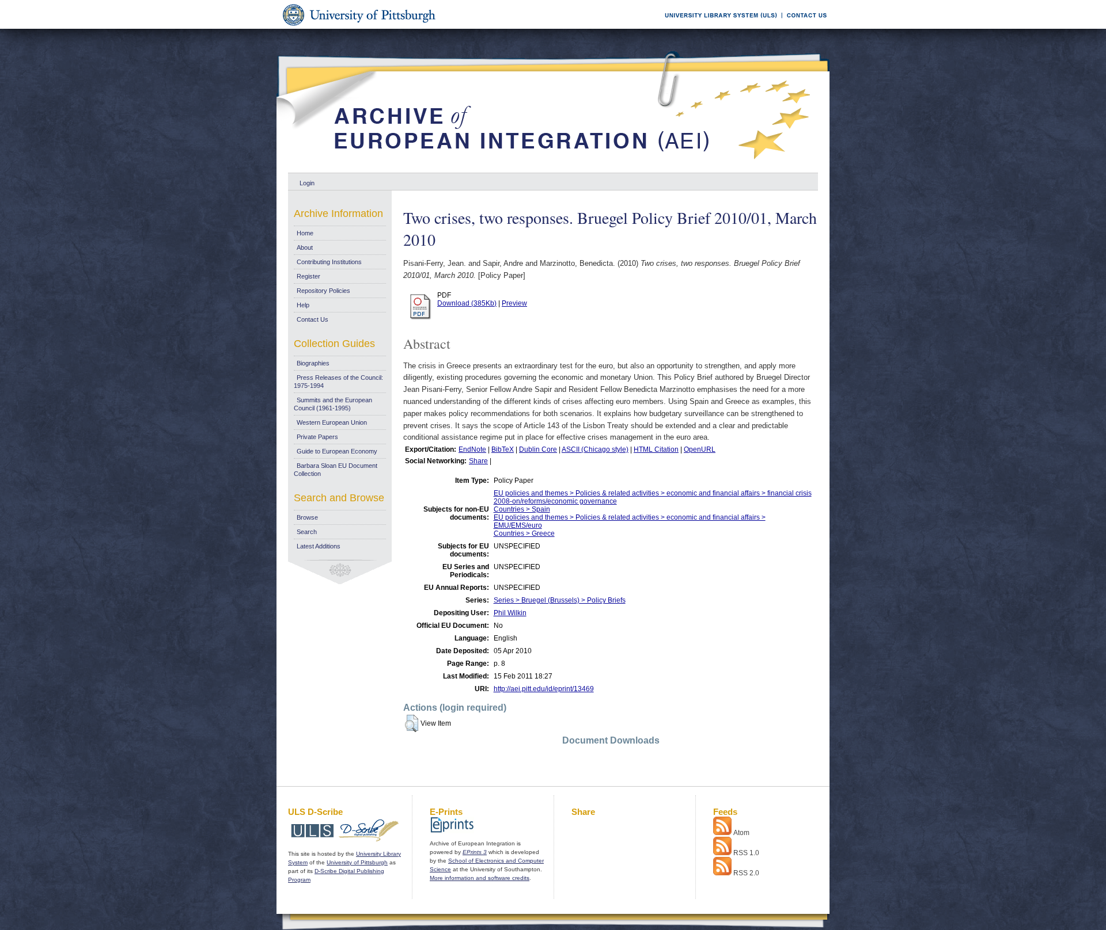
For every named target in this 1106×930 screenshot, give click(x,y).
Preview (514, 303)
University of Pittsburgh (357, 862)
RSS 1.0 (746, 853)
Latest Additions (318, 546)
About (305, 247)
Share (478, 461)
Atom (741, 833)
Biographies (313, 363)
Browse (307, 517)
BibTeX (502, 449)
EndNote (472, 449)
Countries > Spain (522, 509)
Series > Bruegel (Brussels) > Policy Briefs (560, 600)
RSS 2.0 (746, 873)
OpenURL (699, 449)
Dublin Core (538, 449)
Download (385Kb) (467, 303)
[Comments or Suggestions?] (804, 27)
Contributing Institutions (329, 261)
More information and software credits (479, 878)
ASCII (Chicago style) (595, 449)
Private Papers (317, 436)
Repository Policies (323, 290)
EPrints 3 (475, 852)
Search (307, 531)
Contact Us (312, 319)
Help (303, 305)
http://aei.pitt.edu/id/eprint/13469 (544, 689)
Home (305, 233)
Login (307, 183)
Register (308, 276)
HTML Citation (656, 449)
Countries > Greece (524, 533)
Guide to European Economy (337, 451)
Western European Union (332, 422)
